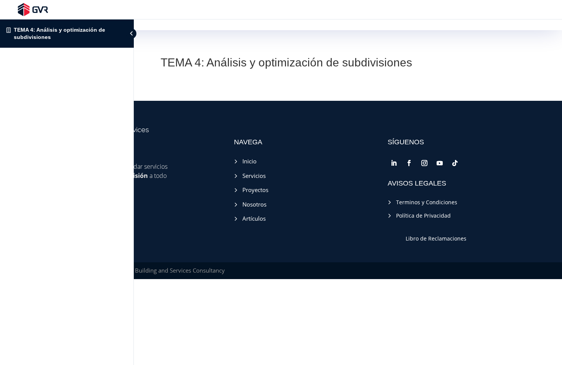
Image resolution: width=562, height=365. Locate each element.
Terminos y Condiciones (424, 202)
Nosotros (252, 204)
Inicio (247, 161)
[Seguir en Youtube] (440, 163)
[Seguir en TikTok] (455, 163)
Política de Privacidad (421, 215)
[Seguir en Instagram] (424, 163)
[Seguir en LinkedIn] (394, 163)
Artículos (252, 218)
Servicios (252, 175)
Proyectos (253, 190)
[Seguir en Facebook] (409, 163)
